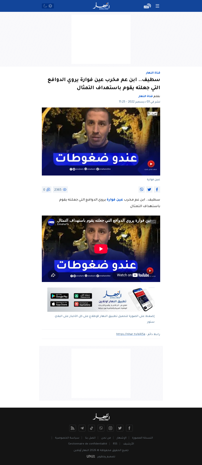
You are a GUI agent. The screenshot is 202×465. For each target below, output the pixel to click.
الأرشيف (128, 444)
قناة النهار (153, 73)
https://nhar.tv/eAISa (130, 334)
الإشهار (121, 438)
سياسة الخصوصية (67, 438)
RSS (115, 444)
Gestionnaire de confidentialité (87, 444)
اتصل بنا (90, 438)
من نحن (106, 438)
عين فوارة (115, 200)
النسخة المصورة (142, 438)
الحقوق (116, 450)
